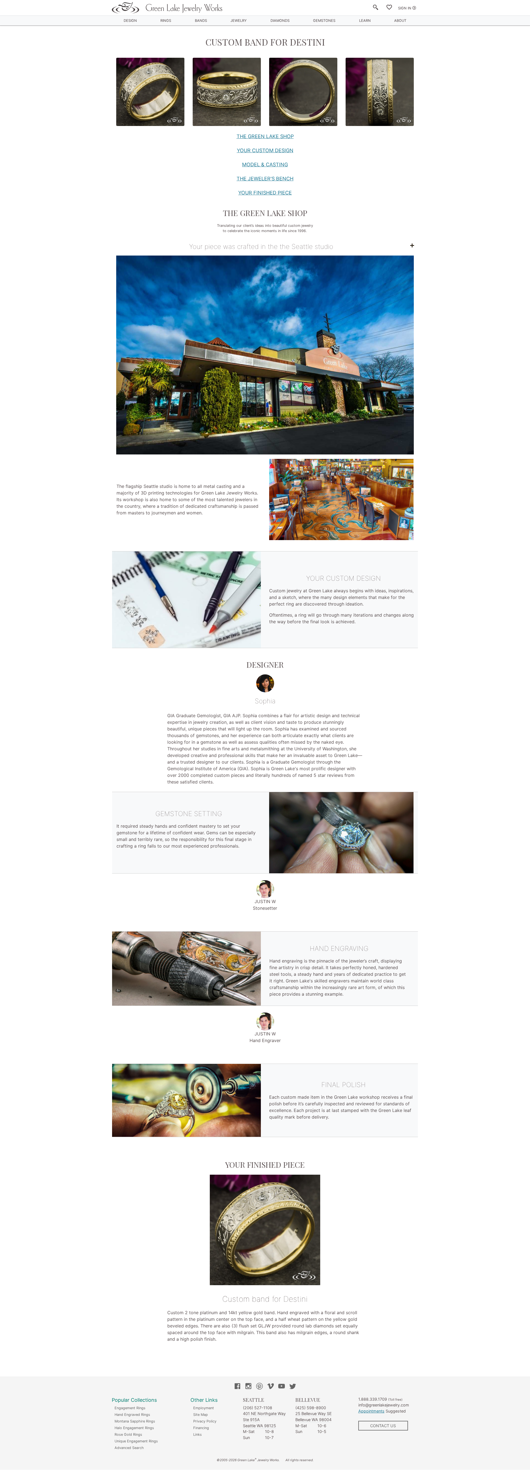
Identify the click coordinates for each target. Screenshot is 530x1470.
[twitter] (292, 1387)
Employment (203, 1408)
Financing (201, 1428)
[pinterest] (259, 1387)
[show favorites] (389, 8)
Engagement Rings (130, 1408)
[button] (135, 92)
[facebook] (237, 1387)
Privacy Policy (204, 1421)
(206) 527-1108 (257, 1407)
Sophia (265, 701)
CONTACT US (383, 1425)
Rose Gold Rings (128, 1434)
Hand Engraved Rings (132, 1415)
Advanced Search (129, 1448)
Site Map (200, 1415)
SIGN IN (404, 8)
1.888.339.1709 (372, 1399)
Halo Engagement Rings (134, 1428)
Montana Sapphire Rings (135, 1421)
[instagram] (248, 1387)
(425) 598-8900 (310, 1407)
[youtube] (281, 1387)
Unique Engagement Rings (136, 1441)
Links (197, 1434)
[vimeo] (270, 1387)
